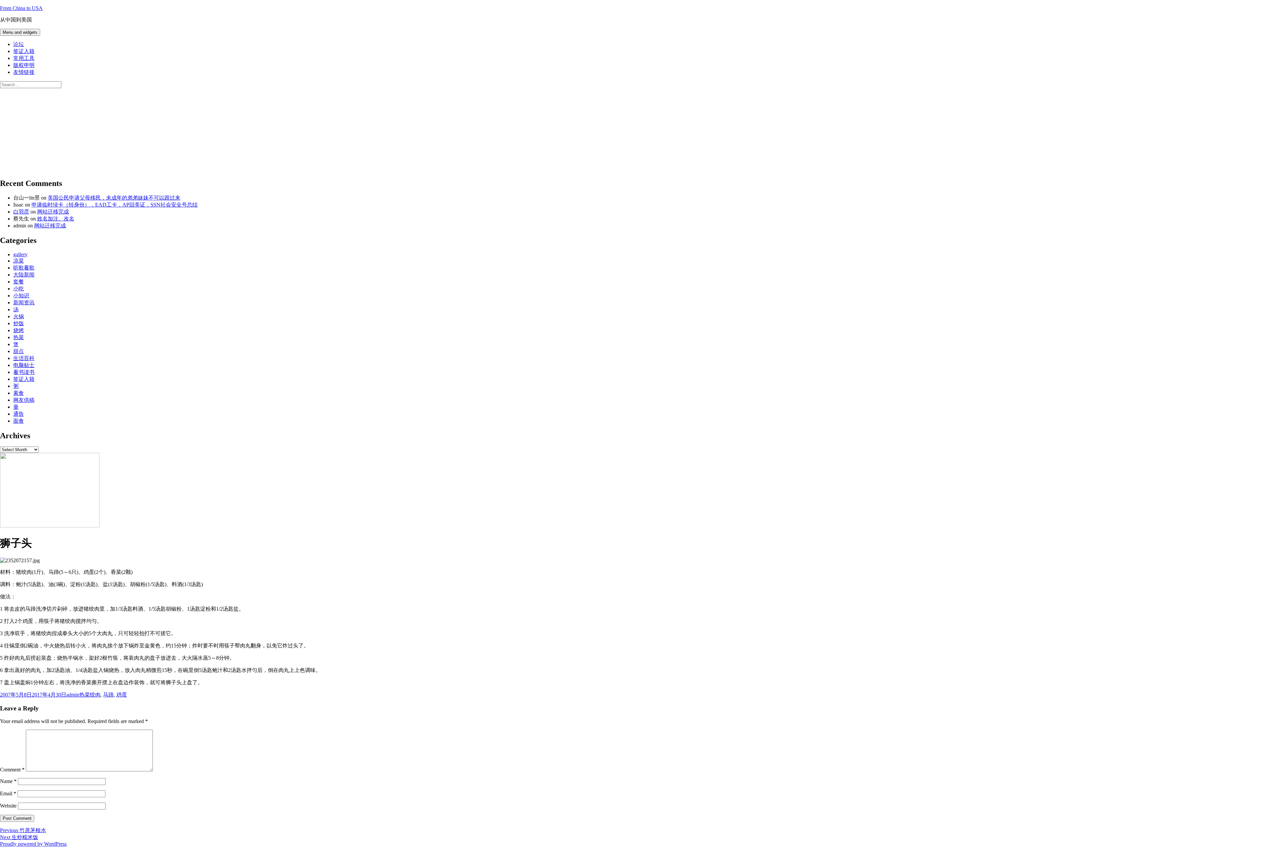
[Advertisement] (49, 129)
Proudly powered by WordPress (33, 844)
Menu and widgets (20, 32)
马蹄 (108, 694)
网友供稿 (23, 400)
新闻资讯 (23, 302)
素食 (18, 393)
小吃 (18, 288)
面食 (18, 421)
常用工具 (23, 58)
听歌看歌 (23, 268)
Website (8, 806)
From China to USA (21, 8)
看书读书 (23, 372)
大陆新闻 (23, 274)
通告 (18, 414)
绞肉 (95, 694)
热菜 (18, 337)
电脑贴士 (23, 365)
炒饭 (18, 323)
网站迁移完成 (53, 211)
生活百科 (23, 358)
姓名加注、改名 (55, 218)
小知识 (21, 295)
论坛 (18, 44)
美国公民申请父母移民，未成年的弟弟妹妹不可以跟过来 (114, 198)
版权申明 (23, 65)
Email (8, 793)
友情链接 (23, 72)
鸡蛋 (121, 694)
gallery (20, 254)
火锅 (18, 316)
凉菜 (18, 261)
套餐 (18, 281)
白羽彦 (21, 211)
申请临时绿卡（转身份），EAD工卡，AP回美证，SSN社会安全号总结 (114, 205)
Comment (12, 769)
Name (8, 781)
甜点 (18, 351)
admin (72, 694)
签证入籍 (23, 51)
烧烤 (18, 330)
